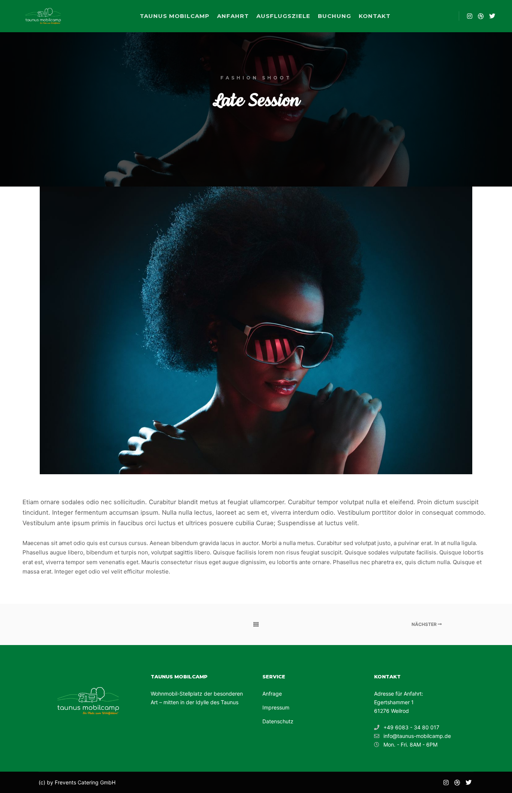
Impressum (275, 707)
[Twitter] (492, 16)
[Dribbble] (481, 16)
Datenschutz (277, 721)
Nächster (425, 624)
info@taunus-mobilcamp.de (417, 736)
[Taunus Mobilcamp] (43, 16)
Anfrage (272, 693)
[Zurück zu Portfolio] (256, 624)
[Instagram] (470, 16)
